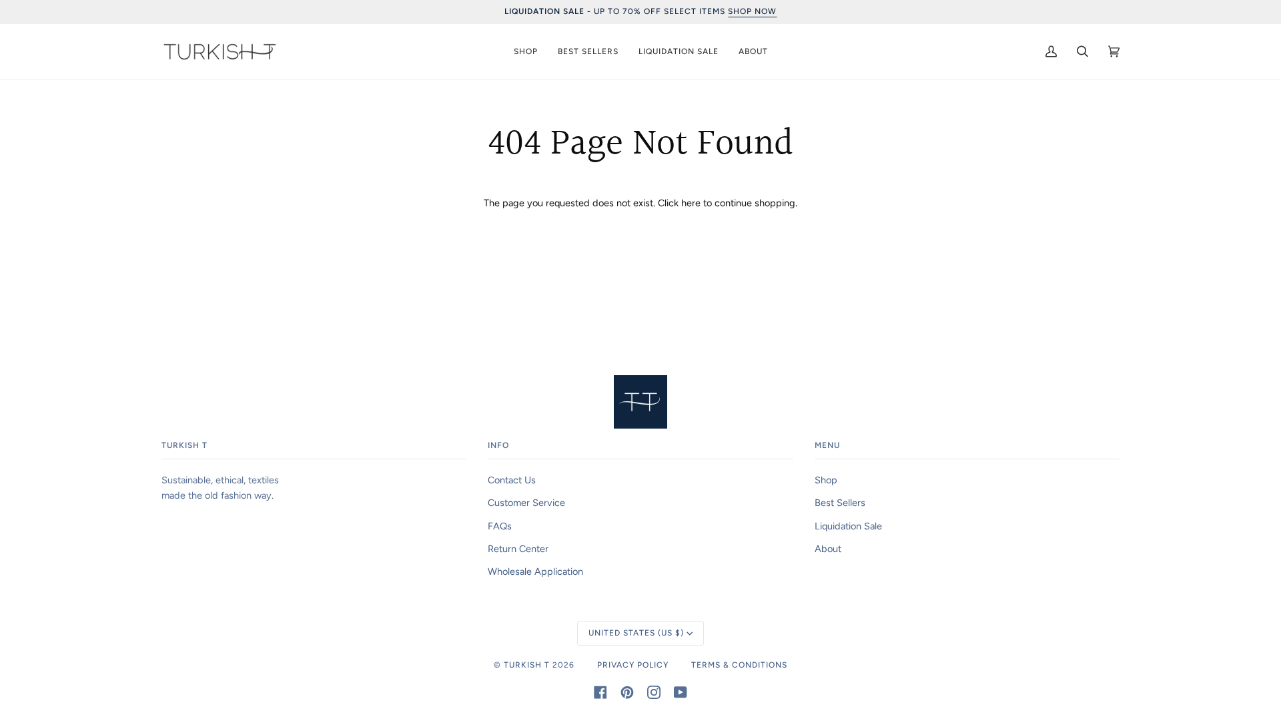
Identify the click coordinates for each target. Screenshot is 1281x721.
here (691, 203)
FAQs (500, 526)
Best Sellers (840, 503)
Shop (826, 480)
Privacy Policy (633, 665)
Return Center (518, 549)
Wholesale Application (535, 571)
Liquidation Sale (848, 526)
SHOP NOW (752, 11)
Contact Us (512, 480)
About (828, 549)
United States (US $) (636, 633)
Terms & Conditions (739, 665)
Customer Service (526, 503)
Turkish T (527, 665)
